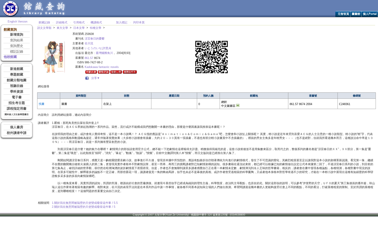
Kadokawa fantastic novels (102, 67)
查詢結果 (16, 40)
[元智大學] (10, 16)
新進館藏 (16, 69)
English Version (17, 21)
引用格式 (79, 22)
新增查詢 (16, 34)
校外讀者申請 (16, 133)
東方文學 (62, 27)
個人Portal (370, 14)
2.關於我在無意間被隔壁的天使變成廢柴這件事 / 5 (83, 206)
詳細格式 (61, 22)
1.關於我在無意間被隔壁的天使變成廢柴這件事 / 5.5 (85, 202)
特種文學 (95, 27)
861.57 (89, 58)
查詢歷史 (16, 46)
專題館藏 (16, 74)
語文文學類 (44, 27)
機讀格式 (96, 22)
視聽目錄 (16, 86)
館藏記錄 (44, 22)
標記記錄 (16, 51)
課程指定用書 (16, 108)
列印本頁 (139, 22)
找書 (41, 104)
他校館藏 (10, 57)
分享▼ (94, 78)
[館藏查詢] (44, 16)
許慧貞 (107, 48)
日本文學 (79, 27)
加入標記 (121, 22)
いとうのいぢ (93, 48)
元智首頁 (343, 14)
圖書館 (356, 14)
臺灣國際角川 (104, 53)
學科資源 (16, 91)
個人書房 (16, 127)
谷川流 (89, 43)
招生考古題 (17, 103)
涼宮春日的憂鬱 (95, 38)
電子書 (17, 97)
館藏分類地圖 (16, 80)
